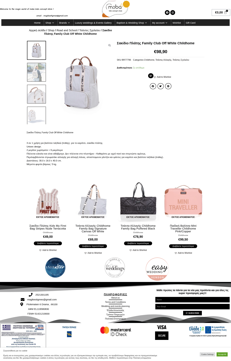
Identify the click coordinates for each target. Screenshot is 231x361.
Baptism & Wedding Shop (130, 22)
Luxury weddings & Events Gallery (93, 22)
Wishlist (177, 22)
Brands (63, 22)
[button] (109, 45)
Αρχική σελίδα (37, 30)
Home (37, 22)
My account (158, 22)
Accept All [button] (222, 354)
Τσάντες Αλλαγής (163, 60)
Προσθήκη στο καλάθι (150, 75)
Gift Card (190, 22)
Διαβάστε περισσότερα (48, 243)
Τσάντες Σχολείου (89, 30)
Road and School (67, 30)
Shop (48, 22)
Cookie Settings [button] (207, 354)
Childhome (149, 60)
